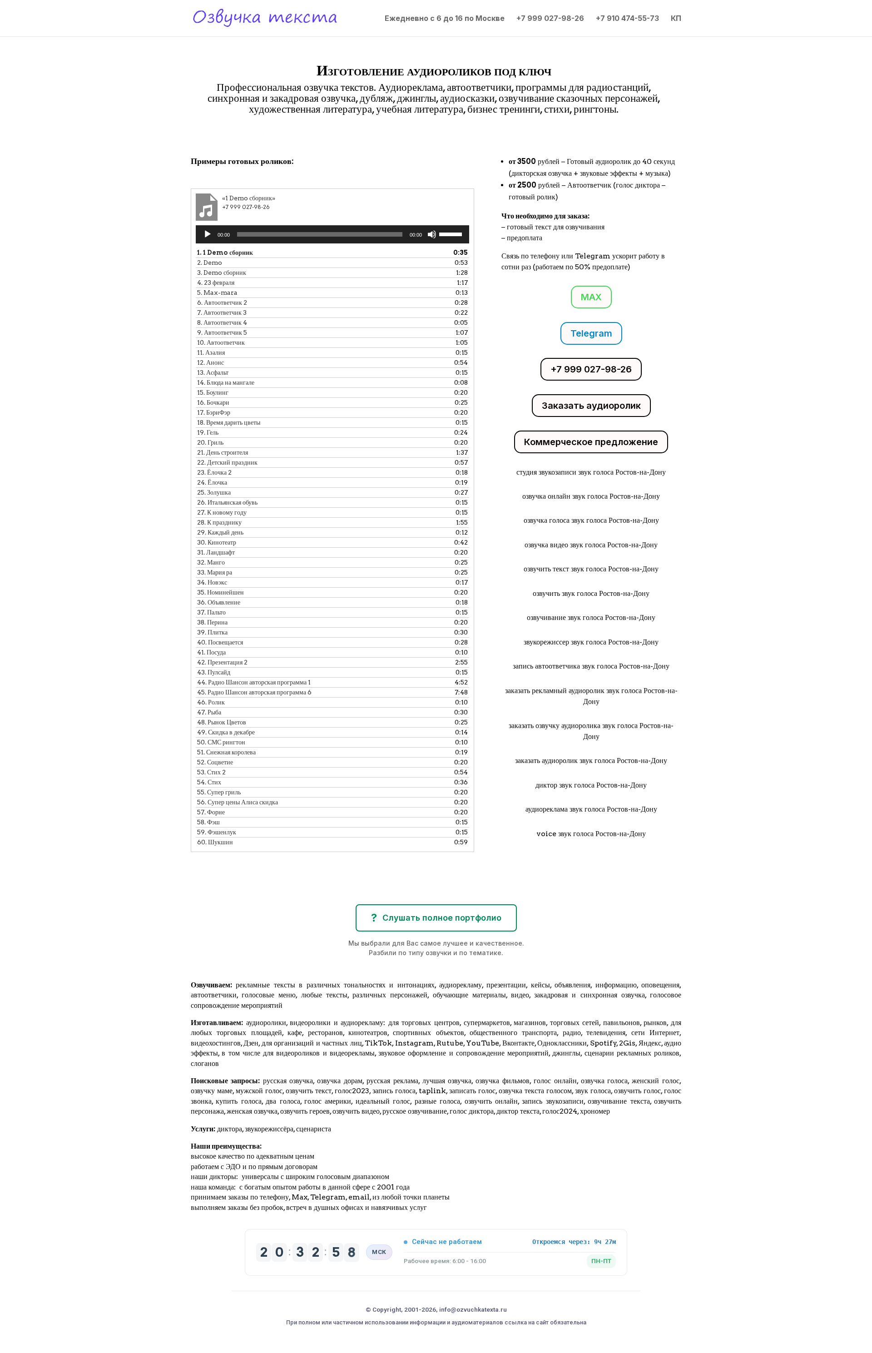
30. (216, 542)
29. (220, 532)
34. (212, 582)
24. (212, 482)
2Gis (626, 1043)
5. (217, 292)
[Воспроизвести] (207, 234)
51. (226, 752)
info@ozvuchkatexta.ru (473, 1309)
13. (212, 372)
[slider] (452, 233)
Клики (214, 134)
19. (207, 432)
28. (219, 522)
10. (221, 342)
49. (226, 732)
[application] (332, 234)
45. (254, 692)
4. (215, 282)
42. (222, 662)
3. (221, 272)
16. (213, 402)
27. (222, 512)
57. (211, 812)
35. (220, 592)
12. (210, 362)
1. (225, 252)
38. (212, 622)
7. (222, 312)
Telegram (591, 333)
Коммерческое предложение (591, 441)
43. (213, 672)
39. (212, 632)
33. (214, 572)
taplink (432, 1090)
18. (228, 422)
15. (212, 392)
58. (208, 822)
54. (209, 782)
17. (213, 412)
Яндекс (650, 1043)
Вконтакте (518, 1043)
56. (237, 802)
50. (221, 742)
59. (216, 832)
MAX (591, 297)
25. (214, 492)
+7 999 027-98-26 (550, 19)
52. (215, 762)
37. (211, 612)
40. (220, 642)
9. (222, 332)
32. (211, 562)
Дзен (250, 1043)
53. (211, 772)
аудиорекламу (460, 985)
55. (219, 792)
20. (210, 442)
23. (214, 472)
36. (218, 602)
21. (222, 452)
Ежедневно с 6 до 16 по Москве (445, 19)
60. (215, 842)
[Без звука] (431, 234)
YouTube (482, 1043)
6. (222, 302)
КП (676, 19)
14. (225, 382)
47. (209, 712)
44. (254, 682)
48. (221, 722)
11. (211, 352)
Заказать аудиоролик (591, 405)
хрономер (595, 1111)
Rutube (449, 1043)
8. (222, 322)
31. (216, 552)
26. (227, 502)
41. (211, 652)
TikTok (378, 1043)
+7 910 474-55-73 (627, 19)
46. (211, 702)
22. (227, 462)
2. (209, 262)
